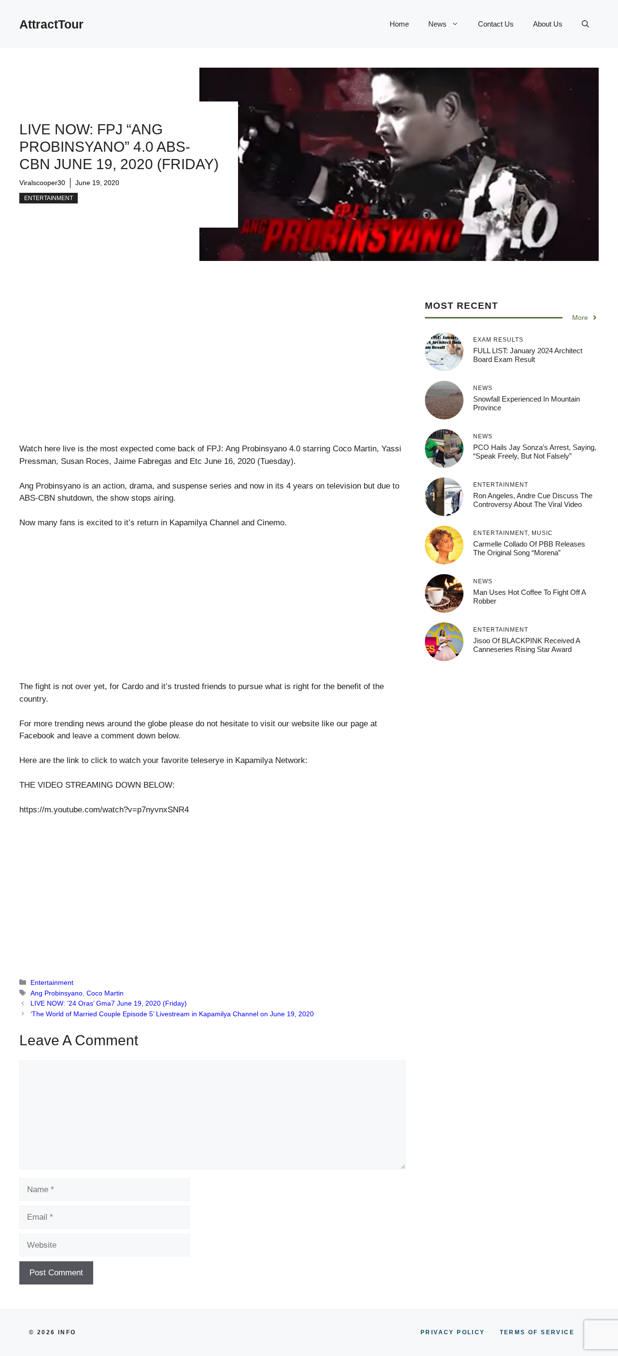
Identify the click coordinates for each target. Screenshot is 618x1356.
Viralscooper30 (42, 183)
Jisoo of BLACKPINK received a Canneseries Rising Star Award (526, 644)
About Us (547, 24)
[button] (585, 24)
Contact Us (496, 24)
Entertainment (48, 198)
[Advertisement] (212, 371)
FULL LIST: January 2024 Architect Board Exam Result (527, 354)
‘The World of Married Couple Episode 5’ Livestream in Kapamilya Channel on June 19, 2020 (172, 1014)
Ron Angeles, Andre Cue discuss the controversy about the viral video (532, 499)
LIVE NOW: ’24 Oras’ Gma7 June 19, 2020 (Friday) (108, 1003)
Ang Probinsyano (56, 993)
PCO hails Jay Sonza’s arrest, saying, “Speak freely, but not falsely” (534, 451)
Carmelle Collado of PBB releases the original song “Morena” (529, 548)
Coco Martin (105, 993)
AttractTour (51, 24)
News (437, 24)
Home (399, 24)
